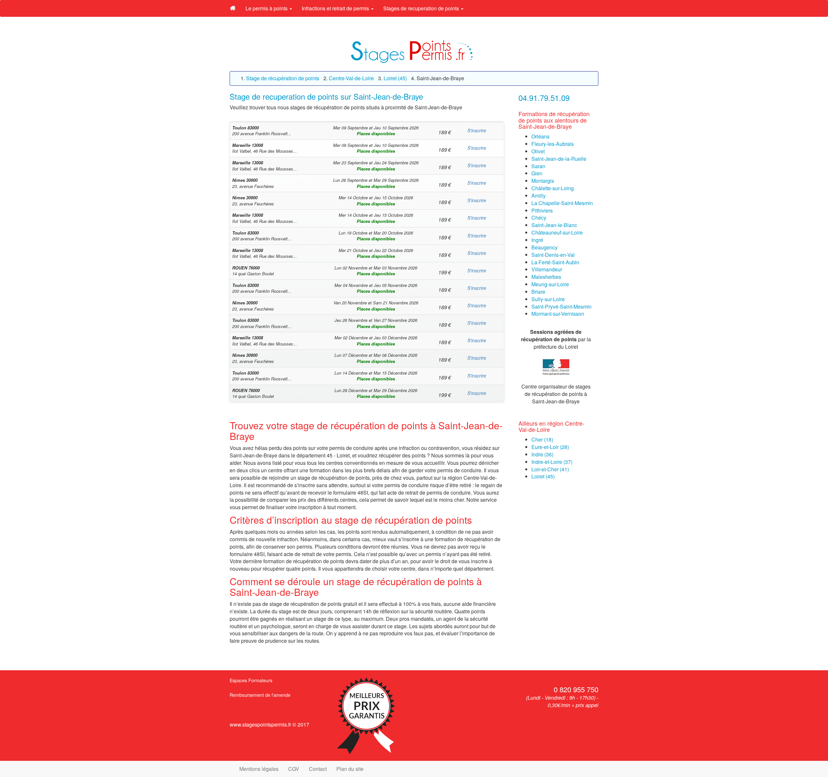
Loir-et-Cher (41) (550, 469)
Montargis (542, 180)
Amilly (538, 195)
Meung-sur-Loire (550, 284)
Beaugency (544, 247)
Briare (538, 291)
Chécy (538, 217)
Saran (538, 166)
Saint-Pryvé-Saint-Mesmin (561, 306)
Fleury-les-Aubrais (552, 144)
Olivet (538, 151)
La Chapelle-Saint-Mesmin (562, 203)
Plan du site (350, 768)
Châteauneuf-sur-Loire (557, 232)
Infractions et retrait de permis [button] (336, 8)
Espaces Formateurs (251, 680)
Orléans (540, 136)
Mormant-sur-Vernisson (557, 313)
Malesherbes (546, 276)
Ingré (537, 240)
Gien (536, 173)
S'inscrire (476, 130)
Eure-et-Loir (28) (550, 447)
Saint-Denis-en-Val (553, 254)
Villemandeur (546, 269)
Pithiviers (542, 210)
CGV (293, 768)
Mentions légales (258, 768)
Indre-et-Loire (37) (551, 461)
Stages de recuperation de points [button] (421, 8)
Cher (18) (542, 439)
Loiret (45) (543, 476)
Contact (318, 768)
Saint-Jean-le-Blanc (554, 225)
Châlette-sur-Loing (552, 188)
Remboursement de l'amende (260, 695)
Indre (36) (542, 454)
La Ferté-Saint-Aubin (555, 262)
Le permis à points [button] (267, 8)
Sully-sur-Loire (548, 299)
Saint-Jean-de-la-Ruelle (558, 158)
